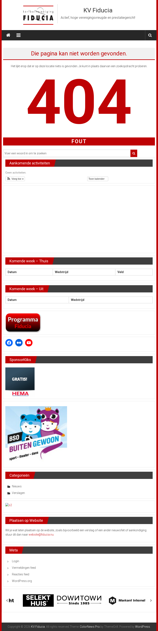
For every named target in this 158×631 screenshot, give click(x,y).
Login (15, 561)
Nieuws (17, 486)
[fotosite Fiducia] (8, 505)
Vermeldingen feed (24, 567)
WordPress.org (22, 581)
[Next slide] (150, 600)
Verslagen (18, 493)
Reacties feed (20, 574)
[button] (15, 179)
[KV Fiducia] (8, 35)
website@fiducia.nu (41, 534)
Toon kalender (96, 178)
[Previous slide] (7, 600)
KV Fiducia (98, 10)
